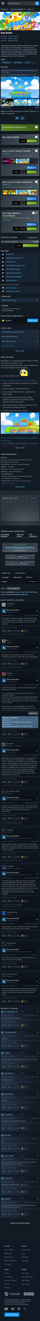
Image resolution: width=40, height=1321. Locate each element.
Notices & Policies (10, 1280)
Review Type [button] (6, 573)
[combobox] (21, 3)
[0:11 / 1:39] (20, 87)
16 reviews (18, 746)
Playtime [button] (29, 577)
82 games (9, 746)
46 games (9, 868)
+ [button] (33, 62)
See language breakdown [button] (5, 535)
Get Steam (25, 1273)
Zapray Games (13, 38)
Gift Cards (7, 1264)
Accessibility (8, 1277)
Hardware (25, 1257)
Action (27, 62)
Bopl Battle (18, 218)
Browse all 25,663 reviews (20, 1223)
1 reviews (9, 675)
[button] (5, 9)
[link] (19, 172)
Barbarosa (10, 743)
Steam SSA (8, 1253)
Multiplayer (6, 62)
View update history (9, 341)
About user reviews (20, 535)
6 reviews (9, 642)
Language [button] (5, 577)
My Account (26, 1284)
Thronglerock (11, 943)
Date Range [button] (17, 577)
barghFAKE (10, 866)
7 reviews (9, 606)
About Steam (8, 1250)
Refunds (7, 1287)
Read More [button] (33, 713)
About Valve (26, 1250)
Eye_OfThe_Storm (13, 791)
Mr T (8, 640)
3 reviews (17, 868)
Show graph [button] (32, 581)
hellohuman (11, 604)
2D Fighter (18, 62)
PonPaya (10, 673)
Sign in (3, 111)
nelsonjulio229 (12, 974)
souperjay (10, 830)
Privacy (6, 1273)
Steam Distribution (10, 1260)
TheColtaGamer (12, 912)
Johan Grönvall (13, 36)
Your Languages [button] (12, 588)
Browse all (32, 237)
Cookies (7, 1284)
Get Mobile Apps (11, 1314)
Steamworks (8, 1257)
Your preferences (33, 535)
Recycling (25, 1260)
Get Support (26, 1280)
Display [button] (4, 581)
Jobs (23, 1253)
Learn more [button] (33, 320)
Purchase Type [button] (20, 573)
